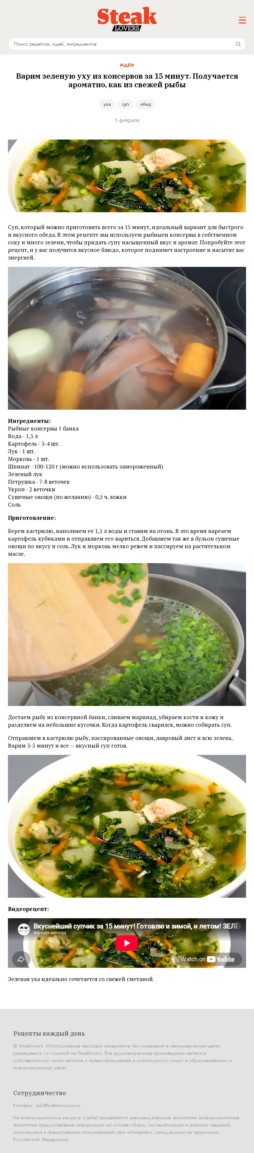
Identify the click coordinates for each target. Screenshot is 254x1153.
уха (107, 104)
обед (145, 104)
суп (125, 104)
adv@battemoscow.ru (57, 1105)
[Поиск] (238, 44)
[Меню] (242, 20)
